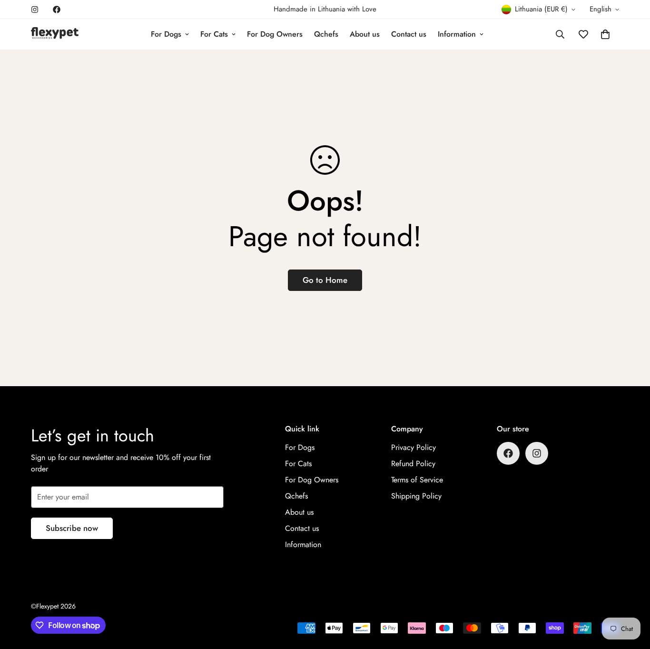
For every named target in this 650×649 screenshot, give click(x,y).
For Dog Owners (275, 34)
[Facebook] (56, 9)
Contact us (408, 34)
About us (365, 34)
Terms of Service (417, 479)
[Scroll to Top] (631, 597)
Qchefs (326, 34)
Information (457, 34)
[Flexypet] (55, 34)
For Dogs (166, 34)
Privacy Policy (413, 447)
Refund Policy (413, 463)
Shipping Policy (416, 495)
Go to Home (325, 280)
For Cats (214, 34)
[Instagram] (35, 9)
